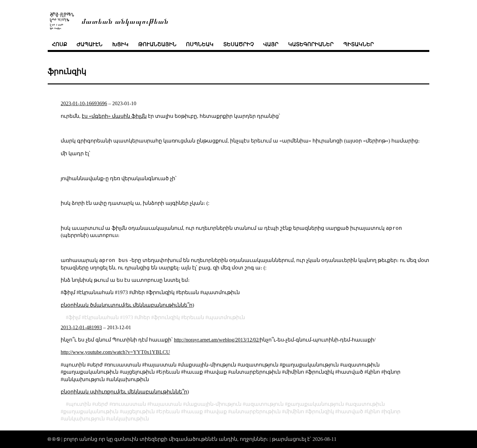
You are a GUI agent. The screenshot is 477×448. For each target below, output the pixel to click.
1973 (128, 317)
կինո (373, 411)
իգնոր (392, 411)
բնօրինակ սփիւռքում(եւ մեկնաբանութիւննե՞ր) (125, 391)
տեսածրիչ (238, 44)
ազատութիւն (366, 404)
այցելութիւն (138, 411)
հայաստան (166, 404)
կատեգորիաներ (311, 44)
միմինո (294, 411)
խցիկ (120, 44)
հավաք (217, 411)
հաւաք (193, 411)
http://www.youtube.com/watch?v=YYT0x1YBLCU (115, 352)
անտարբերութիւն (256, 411)
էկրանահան (101, 317)
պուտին (79, 404)
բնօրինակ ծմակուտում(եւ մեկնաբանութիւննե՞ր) (127, 305)
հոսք (59, 44)
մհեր (143, 317)
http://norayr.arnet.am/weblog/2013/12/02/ (217, 339)
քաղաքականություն (315, 404)
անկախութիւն (129, 418)
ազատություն (264, 404)
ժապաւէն (90, 44)
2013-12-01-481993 (81, 327)
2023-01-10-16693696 (84, 103)
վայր (270, 44)
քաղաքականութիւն (90, 411)
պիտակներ (358, 44)
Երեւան (169, 411)
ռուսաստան (129, 404)
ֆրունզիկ (167, 317)
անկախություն (84, 418)
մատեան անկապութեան (124, 20)
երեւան (194, 317)
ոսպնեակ (200, 44)
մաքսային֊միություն (213, 404)
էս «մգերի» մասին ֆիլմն (114, 116)
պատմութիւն (226, 317)
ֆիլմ (74, 317)
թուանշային (157, 44)
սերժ (101, 404)
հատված (350, 411)
